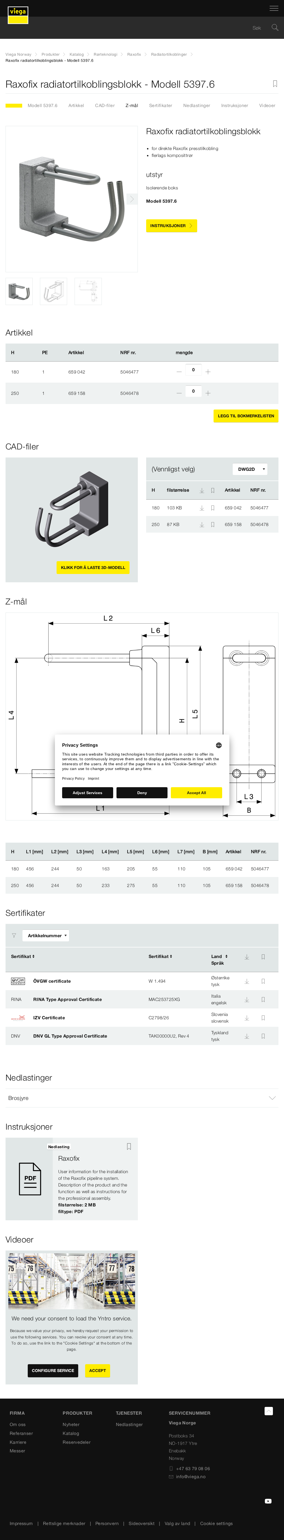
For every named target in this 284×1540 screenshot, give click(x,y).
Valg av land (177, 1523)
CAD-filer (105, 105)
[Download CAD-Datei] (202, 490)
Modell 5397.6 (42, 105)
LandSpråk (217, 960)
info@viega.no (191, 1476)
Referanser (21, 1433)
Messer (17, 1450)
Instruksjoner (234, 105)
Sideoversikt (141, 1523)
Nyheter (71, 1424)
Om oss (18, 1424)
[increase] (208, 372)
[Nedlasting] (202, 507)
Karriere (18, 1442)
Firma (17, 1413)
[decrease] (179, 372)
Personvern (107, 1523)
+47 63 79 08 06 (193, 1468)
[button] (142, 1098)
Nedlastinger (196, 105)
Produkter (51, 54)
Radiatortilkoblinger (169, 54)
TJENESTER (129, 1413)
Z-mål (132, 105)
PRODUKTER (77, 1413)
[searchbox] (137, 28)
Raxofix (134, 54)
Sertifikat (21, 956)
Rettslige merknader (64, 1523)
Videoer (267, 105)
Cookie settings (216, 1523)
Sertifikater (160, 105)
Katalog (77, 54)
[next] (132, 199)
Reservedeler (76, 1442)
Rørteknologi (105, 54)
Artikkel (76, 105)
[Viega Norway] (18, 8)
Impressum (21, 1523)
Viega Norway (19, 54)
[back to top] (269, 1411)
